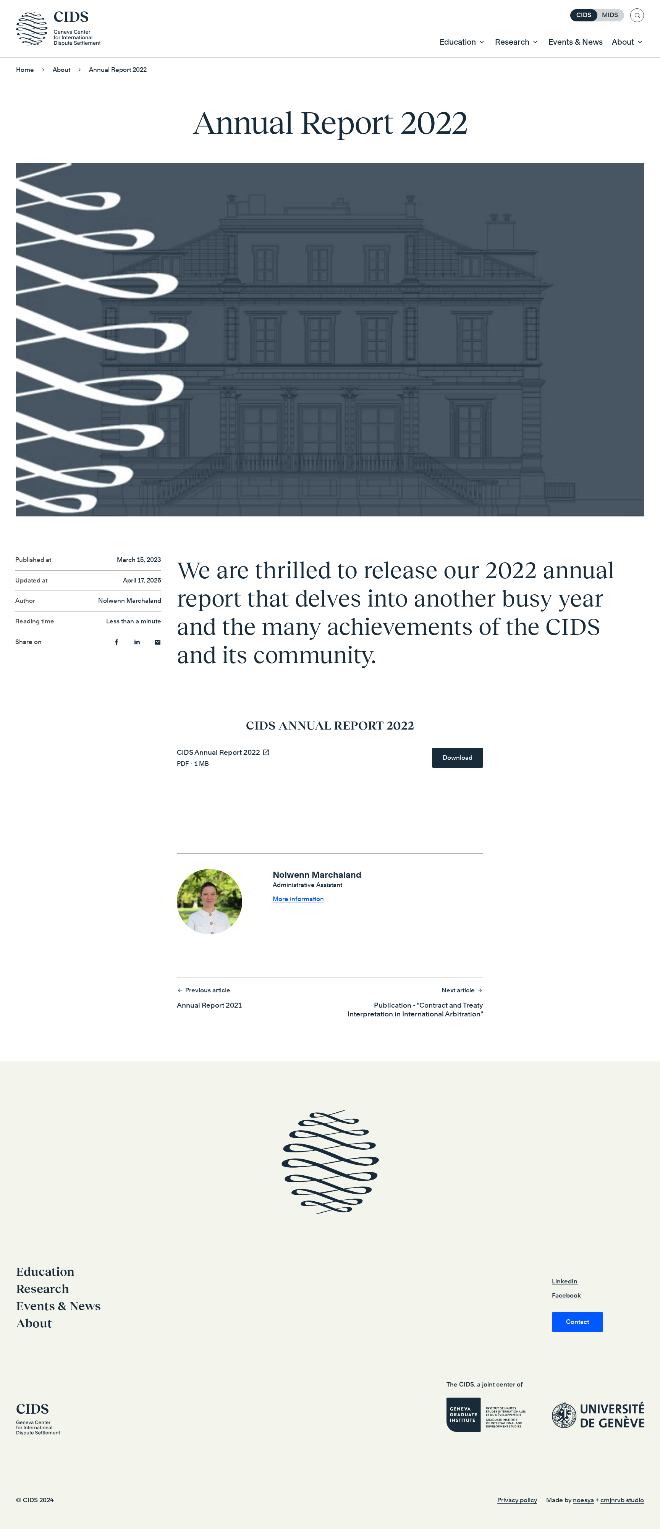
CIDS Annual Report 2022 (218, 752)
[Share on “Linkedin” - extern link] (137, 642)
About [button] (623, 42)
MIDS (610, 15)
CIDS (583, 15)
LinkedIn (565, 1281)
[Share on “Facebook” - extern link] (116, 642)
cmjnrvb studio (622, 1500)
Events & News (575, 42)
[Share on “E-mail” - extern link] (157, 642)
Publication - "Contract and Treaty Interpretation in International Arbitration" (415, 1002)
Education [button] (458, 42)
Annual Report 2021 (209, 998)
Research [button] (512, 42)
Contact (577, 1321)
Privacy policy (517, 1500)
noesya (583, 1500)
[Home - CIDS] (62, 28)
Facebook (566, 1295)
